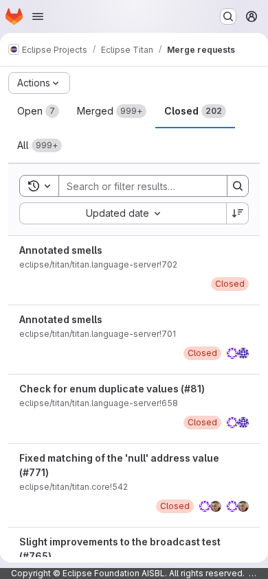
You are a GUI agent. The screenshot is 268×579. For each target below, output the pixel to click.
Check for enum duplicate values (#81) (112, 388)
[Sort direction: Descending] (238, 213)
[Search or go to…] (228, 16)
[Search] (238, 186)
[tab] (38, 111)
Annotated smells (60, 250)
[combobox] (122, 213)
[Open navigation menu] (38, 16)
